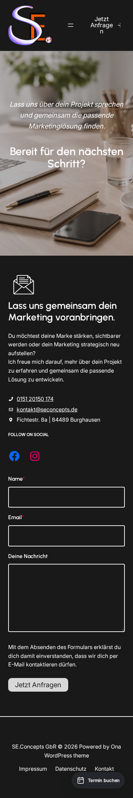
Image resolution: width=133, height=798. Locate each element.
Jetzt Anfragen (101, 25)
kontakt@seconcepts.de (47, 409)
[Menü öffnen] (70, 25)
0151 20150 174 (35, 398)
